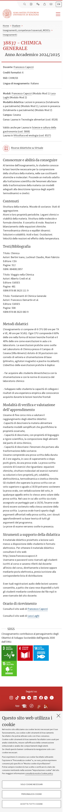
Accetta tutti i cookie (31, 804)
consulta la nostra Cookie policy (39, 773)
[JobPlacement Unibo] (39, 705)
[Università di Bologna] (21, 13)
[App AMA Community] (46, 705)
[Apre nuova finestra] (11, 697)
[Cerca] (25, 4)
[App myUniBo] (24, 705)
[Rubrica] (31, 4)
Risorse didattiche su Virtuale (27, 148)
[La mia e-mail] (51, 4)
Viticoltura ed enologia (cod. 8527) (32, 135)
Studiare (16, 25)
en (58, 4)
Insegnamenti (10, 34)
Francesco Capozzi (23, 67)
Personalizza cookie (31, 794)
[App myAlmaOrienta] (31, 705)
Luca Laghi (33, 616)
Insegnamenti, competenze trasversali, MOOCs (26, 30)
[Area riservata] (45, 4)
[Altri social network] (52, 697)
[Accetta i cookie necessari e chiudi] (58, 715)
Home (6, 25)
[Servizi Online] (38, 4)
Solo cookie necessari (32, 784)
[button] (50, 14)
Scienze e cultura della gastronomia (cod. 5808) (29, 129)
